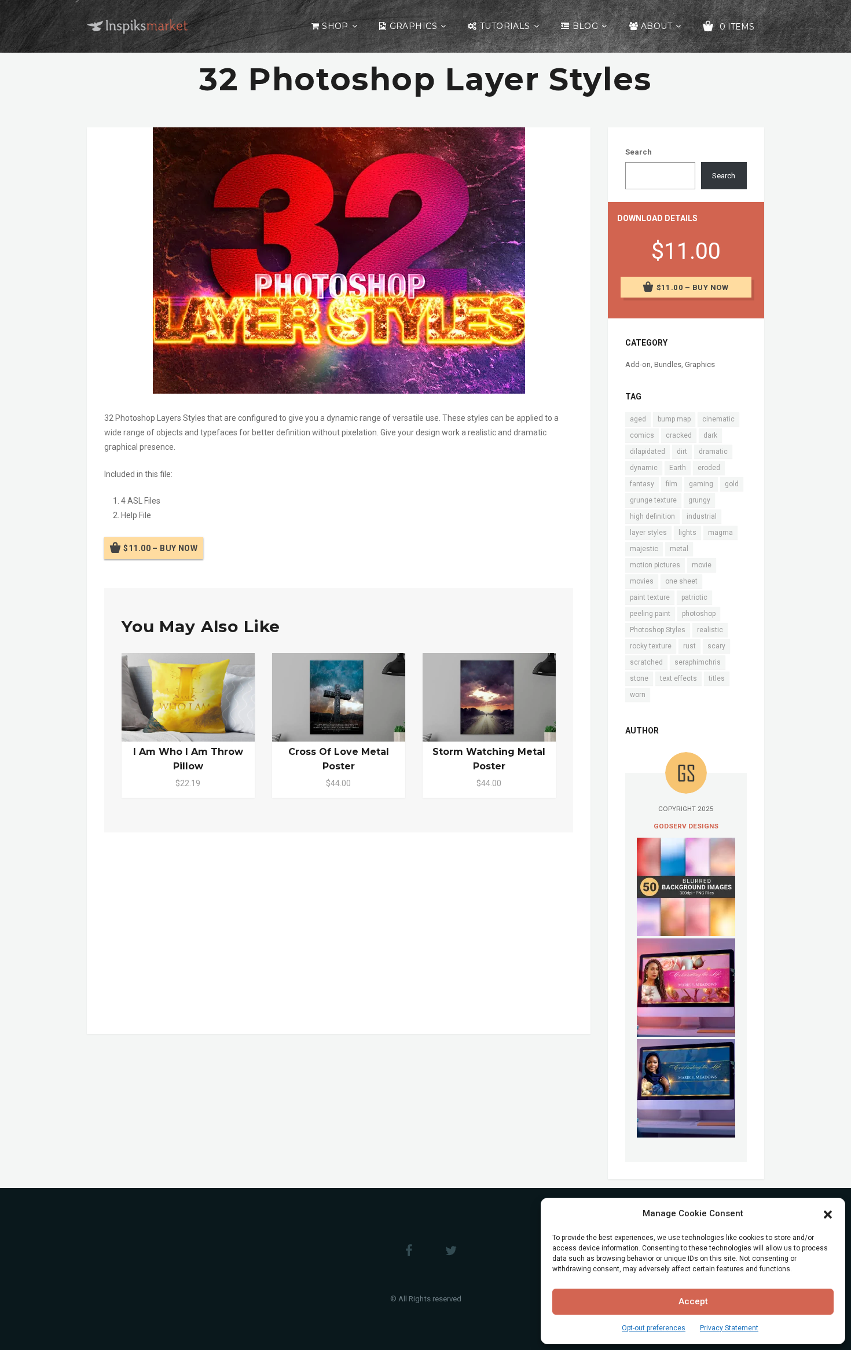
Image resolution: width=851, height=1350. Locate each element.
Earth (677, 468)
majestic (644, 549)
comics (642, 435)
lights (687, 533)
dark (710, 435)
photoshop (699, 614)
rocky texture (651, 646)
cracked (679, 435)
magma (720, 533)
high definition (652, 516)
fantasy (642, 484)
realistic (710, 630)
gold (732, 484)
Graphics (413, 26)
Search (638, 152)
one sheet (681, 581)
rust (689, 646)
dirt (682, 451)
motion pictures (655, 565)
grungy (699, 500)
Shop (335, 26)
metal (679, 549)
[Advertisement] (338, 931)
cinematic (718, 419)
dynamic (644, 468)
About (656, 26)
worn (637, 695)
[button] (828, 1213)
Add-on (638, 364)
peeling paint (650, 614)
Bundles (667, 364)
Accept (693, 1301)
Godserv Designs (686, 826)
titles (717, 678)
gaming (701, 484)
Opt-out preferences (653, 1328)
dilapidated (647, 451)
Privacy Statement (729, 1328)
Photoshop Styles (657, 630)
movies (642, 581)
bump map (674, 419)
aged (638, 419)
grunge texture (653, 500)
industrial (702, 516)
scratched (646, 662)
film (671, 484)
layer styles (648, 533)
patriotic (694, 597)
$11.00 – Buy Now (160, 548)
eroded (709, 468)
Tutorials (505, 26)
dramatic (713, 451)
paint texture (650, 597)
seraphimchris (697, 662)
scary (716, 646)
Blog (586, 26)
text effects (678, 678)
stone (639, 678)
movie (701, 565)
